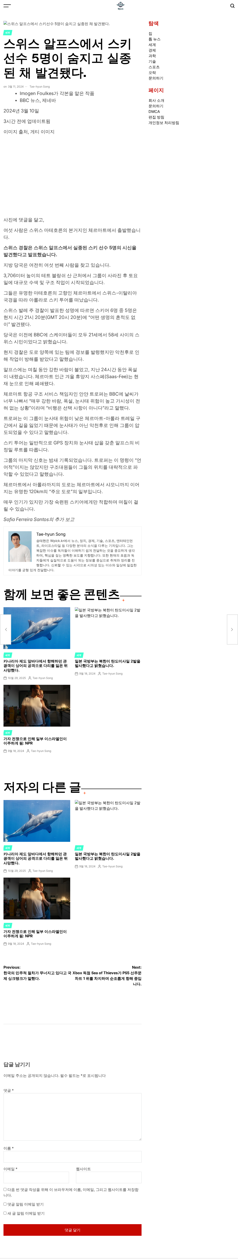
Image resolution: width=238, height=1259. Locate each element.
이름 (8, 1148)
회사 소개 (156, 100)
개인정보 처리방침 (164, 122)
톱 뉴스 (155, 39)
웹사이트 (83, 1169)
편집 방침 (156, 117)
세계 (7, 32)
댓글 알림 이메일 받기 (25, 1204)
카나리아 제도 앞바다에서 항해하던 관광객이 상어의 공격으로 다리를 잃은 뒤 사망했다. (35, 665)
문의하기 (156, 78)
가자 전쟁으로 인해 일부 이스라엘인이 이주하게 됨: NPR (35, 740)
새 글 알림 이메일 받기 (26, 1213)
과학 (152, 55)
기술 (152, 61)
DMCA (154, 111)
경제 (152, 50)
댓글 (8, 1090)
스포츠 (154, 67)
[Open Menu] (7, 6)
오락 (152, 72)
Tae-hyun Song (40, 86)
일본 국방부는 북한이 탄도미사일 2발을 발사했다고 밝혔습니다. (107, 663)
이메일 (10, 1169)
